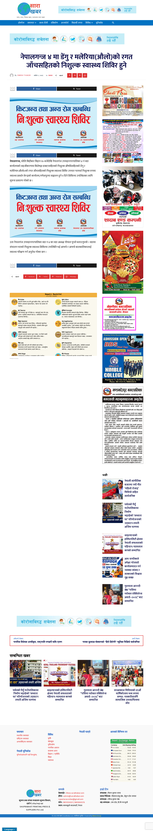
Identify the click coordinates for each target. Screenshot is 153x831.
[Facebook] (69, 75)
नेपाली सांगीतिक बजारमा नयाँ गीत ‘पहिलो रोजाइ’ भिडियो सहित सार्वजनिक (133, 488)
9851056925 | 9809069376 (74, 802)
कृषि (49, 738)
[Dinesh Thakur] (12, 75)
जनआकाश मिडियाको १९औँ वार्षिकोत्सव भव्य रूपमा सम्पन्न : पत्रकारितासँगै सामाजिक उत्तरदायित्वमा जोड (127, 696)
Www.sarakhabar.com (75, 793)
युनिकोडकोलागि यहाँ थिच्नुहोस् (27, 754)
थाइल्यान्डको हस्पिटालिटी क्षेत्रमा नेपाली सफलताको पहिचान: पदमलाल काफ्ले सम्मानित (134, 543)
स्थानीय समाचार (23, 735)
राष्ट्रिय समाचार (23, 738)
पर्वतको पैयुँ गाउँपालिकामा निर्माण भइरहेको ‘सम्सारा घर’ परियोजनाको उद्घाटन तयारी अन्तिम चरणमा (133, 515)
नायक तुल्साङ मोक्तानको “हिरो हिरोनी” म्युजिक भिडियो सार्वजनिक (111, 642)
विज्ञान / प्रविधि (53, 753)
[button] (113, 22)
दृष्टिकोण (51, 744)
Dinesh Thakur (24, 75)
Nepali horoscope (14, 358)
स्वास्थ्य (51, 760)
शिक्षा (50, 757)
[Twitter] (74, 75)
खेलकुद (51, 741)
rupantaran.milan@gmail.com (70, 799)
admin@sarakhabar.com (73, 796)
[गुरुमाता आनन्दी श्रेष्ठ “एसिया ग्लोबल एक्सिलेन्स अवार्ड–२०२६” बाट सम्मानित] (112, 594)
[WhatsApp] (85, 75)
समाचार (50, 75)
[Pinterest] (80, 75)
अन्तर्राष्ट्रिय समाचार (24, 741)
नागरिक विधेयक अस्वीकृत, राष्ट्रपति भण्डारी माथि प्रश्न (37, 642)
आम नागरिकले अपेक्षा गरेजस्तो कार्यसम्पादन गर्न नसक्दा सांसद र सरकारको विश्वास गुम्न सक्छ (133, 568)
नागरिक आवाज (53, 747)
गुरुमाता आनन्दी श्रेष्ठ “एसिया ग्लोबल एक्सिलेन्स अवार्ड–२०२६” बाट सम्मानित (134, 593)
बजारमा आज (52, 750)
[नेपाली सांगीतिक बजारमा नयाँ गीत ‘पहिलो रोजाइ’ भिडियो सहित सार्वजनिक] (112, 489)
